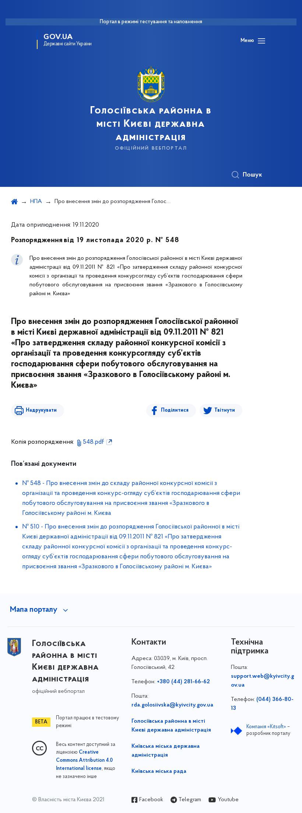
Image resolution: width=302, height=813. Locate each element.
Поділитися (175, 410)
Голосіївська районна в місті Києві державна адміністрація (171, 725)
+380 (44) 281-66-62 (183, 682)
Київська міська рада (158, 771)
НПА (36, 202)
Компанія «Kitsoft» (266, 727)
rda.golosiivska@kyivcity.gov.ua (172, 705)
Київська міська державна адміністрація (165, 750)
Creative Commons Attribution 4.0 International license (84, 760)
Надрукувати (41, 410)
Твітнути (224, 410)
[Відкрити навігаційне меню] (261, 41)
